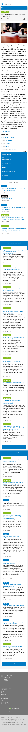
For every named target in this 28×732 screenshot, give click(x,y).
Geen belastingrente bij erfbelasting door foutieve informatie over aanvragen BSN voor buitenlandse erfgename (13, 517)
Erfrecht (8, 143)
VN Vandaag (13, 149)
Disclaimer (4, 724)
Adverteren (3, 694)
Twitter (5, 679)
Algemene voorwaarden (21, 724)
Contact (2, 691)
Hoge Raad (9, 140)
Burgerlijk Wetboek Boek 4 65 (8, 137)
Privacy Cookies (11, 724)
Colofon (3, 692)
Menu (4, 8)
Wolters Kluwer (4, 702)
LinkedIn (6, 680)
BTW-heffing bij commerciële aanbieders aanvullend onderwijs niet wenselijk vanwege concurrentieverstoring (13, 312)
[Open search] (25, 4)
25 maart (7, 146)
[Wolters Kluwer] (6, 4)
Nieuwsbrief (7, 677)
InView (2, 700)
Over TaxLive (4, 689)
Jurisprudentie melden (6, 688)
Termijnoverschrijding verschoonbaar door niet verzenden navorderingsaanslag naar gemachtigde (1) (14, 230)
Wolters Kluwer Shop (5, 703)
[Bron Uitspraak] (5, 131)
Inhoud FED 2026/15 (7, 198)
